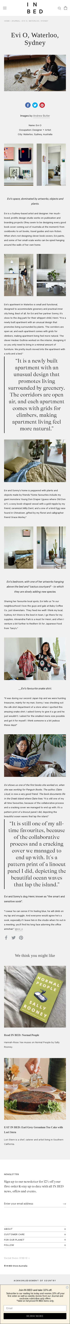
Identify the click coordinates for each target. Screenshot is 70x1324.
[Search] (59, 8)
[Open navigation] (4, 8)
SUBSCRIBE (35, 1316)
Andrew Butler (41, 116)
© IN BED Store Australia (15, 1266)
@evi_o (19, 929)
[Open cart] (65, 8)
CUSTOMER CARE (14, 1234)
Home (7, 21)
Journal (16, 21)
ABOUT (8, 1229)
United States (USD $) (16, 1258)
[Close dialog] (67, 1287)
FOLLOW (9, 1245)
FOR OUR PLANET (14, 1240)
